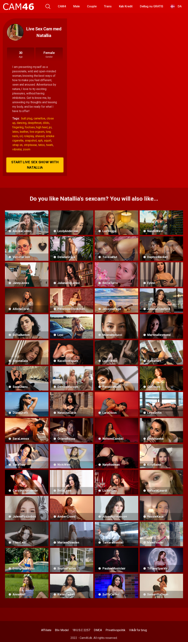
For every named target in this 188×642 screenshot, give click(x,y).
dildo (46, 123)
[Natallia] (15, 32)
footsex (30, 127)
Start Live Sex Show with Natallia (35, 165)
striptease (30, 145)
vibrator (17, 149)
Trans (108, 6)
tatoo (41, 145)
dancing (21, 123)
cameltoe (39, 118)
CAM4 (62, 6)
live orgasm (37, 131)
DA (178, 6)
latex (15, 131)
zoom (26, 149)
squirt (47, 140)
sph (40, 140)
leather (24, 131)
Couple (92, 6)
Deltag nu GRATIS (151, 6)
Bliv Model (61, 630)
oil (21, 136)
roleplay (29, 136)
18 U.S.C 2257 (81, 630)
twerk (49, 145)
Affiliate (46, 630)
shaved (39, 136)
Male (76, 6)
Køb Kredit (126, 6)
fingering (18, 127)
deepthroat (34, 123)
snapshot (31, 140)
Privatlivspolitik (115, 630)
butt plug (26, 118)
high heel (41, 127)
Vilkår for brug (138, 630)
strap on (17, 145)
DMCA (98, 630)
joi (50, 127)
